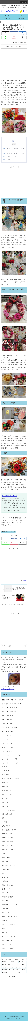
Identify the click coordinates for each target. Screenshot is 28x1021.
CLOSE (14, 144)
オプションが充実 (11, 156)
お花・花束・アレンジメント (9, 531)
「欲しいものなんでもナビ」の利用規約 (14, 1016)
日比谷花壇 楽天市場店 (9, 496)
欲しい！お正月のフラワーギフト (15, 153)
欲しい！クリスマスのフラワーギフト (15, 149)
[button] (22, 37)
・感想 (8, 159)
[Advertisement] (14, 64)
